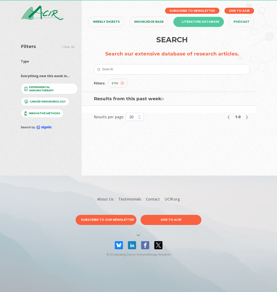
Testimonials (129, 199)
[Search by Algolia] (36, 127)
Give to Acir (171, 220)
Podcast (241, 21)
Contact (153, 199)
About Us (105, 199)
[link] (228, 117)
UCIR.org (172, 199)
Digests (106, 21)
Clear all (68, 47)
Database (200, 21)
